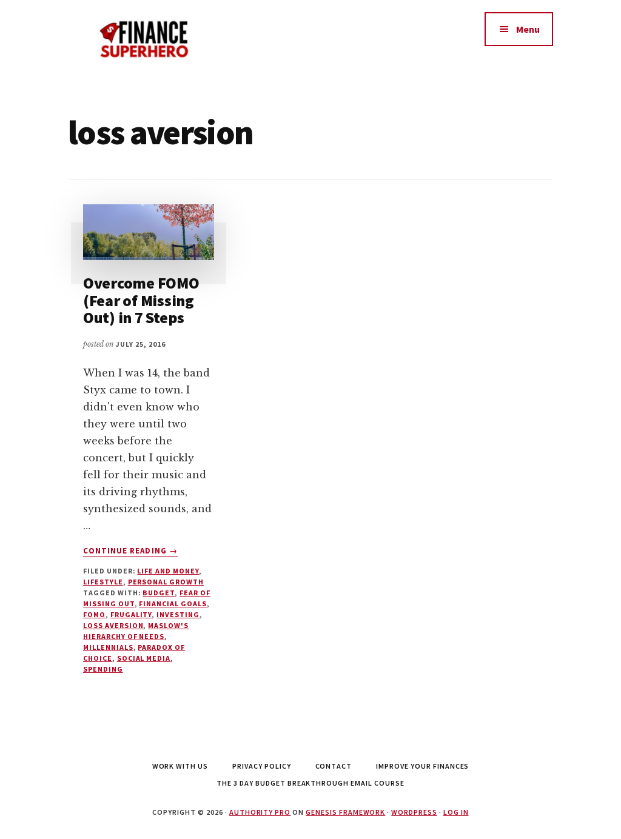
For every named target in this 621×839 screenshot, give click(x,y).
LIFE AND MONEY (167, 570)
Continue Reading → (130, 551)
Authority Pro (259, 812)
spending (103, 669)
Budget (159, 592)
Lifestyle (103, 581)
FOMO (94, 614)
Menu (528, 29)
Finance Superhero (159, 36)
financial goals (172, 603)
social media (144, 658)
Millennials (108, 647)
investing (178, 614)
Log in (456, 812)
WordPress (414, 812)
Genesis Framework (345, 812)
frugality (131, 614)
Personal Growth (166, 581)
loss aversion (113, 625)
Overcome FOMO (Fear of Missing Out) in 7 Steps (141, 300)
